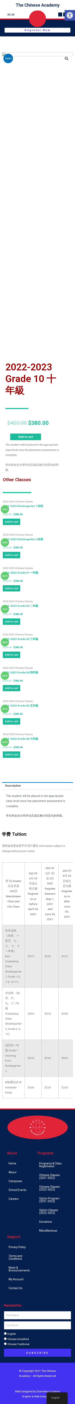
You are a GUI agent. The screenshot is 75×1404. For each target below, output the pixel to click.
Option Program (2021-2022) (49, 1200)
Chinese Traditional (18, 1344)
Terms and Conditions (15, 1257)
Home (12, 1163)
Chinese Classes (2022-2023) (49, 1188)
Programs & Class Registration (50, 1165)
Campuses (15, 1181)
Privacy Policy (17, 1247)
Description (13, 785)
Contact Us (15, 1288)
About (12, 1172)
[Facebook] (60, 14)
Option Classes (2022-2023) (48, 1211)
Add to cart (25, 436)
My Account (16, 1279)
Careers (14, 1198)
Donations (45, 1221)
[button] (70, 15)
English (11, 1333)
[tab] (37, 785)
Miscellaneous (48, 1230)
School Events (17, 1190)
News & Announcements (19, 1269)
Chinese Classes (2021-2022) (49, 1176)
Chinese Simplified (18, 1339)
